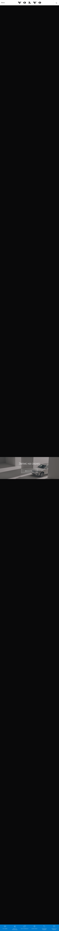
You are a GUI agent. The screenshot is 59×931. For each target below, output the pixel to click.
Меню (3, 2)
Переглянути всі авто (29, 474)
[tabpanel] (29, 468)
